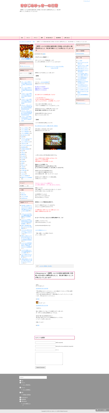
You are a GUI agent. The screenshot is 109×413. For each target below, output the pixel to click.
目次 (22, 37)
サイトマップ (87, 1)
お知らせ (23, 152)
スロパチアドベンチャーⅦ (83, 87)
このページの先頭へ (103, 410)
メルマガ (41, 266)
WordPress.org (24, 198)
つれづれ (23, 173)
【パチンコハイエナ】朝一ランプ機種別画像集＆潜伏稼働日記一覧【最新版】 (26, 215)
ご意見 (22, 166)
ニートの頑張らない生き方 (83, 89)
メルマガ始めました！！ (41, 230)
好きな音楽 (23, 157)
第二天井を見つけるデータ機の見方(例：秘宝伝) (46, 125)
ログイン (23, 192)
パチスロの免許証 (44, 82)
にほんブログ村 (54, 68)
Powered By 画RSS (80, 53)
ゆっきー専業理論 (24, 175)
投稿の (23, 194)
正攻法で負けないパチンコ (83, 68)
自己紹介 (23, 161)
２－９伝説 (80, 60)
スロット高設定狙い (25, 131)
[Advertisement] (54, 25)
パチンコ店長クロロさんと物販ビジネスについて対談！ (26, 256)
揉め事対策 (58, 37)
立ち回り (50, 266)
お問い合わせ (67, 37)
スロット (28, 37)
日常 (22, 159)
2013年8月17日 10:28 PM (42, 288)
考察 (22, 163)
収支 (22, 150)
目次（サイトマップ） (25, 66)
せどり (22, 172)
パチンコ (35, 37)
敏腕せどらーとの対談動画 (26, 177)
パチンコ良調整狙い (25, 133)
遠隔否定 (23, 154)
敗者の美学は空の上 (82, 79)
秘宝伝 (45, 266)
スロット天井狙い (24, 127)
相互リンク (23, 164)
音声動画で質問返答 (25, 148)
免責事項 (23, 168)
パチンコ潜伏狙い (24, 129)
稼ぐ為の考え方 (49, 37)
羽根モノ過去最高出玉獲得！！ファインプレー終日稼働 (26, 227)
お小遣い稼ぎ (24, 170)
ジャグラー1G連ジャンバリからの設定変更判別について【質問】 (26, 251)
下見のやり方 (24, 143)
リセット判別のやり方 (25, 141)
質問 (42, 37)
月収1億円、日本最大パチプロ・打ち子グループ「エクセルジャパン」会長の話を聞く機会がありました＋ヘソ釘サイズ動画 (26, 208)
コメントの (24, 196)
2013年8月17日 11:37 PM (42, 305)
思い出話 (23, 156)
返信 (38, 299)
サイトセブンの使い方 (25, 145)
